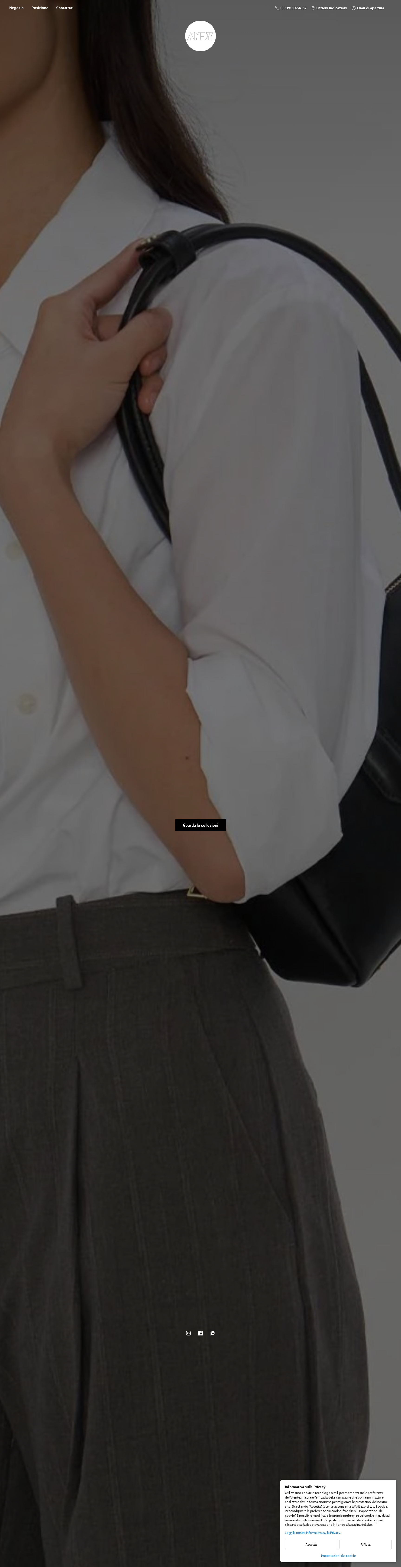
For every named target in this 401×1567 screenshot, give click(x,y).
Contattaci (65, 8)
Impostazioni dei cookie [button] (338, 1556)
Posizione (40, 8)
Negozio (16, 8)
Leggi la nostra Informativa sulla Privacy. (313, 1533)
